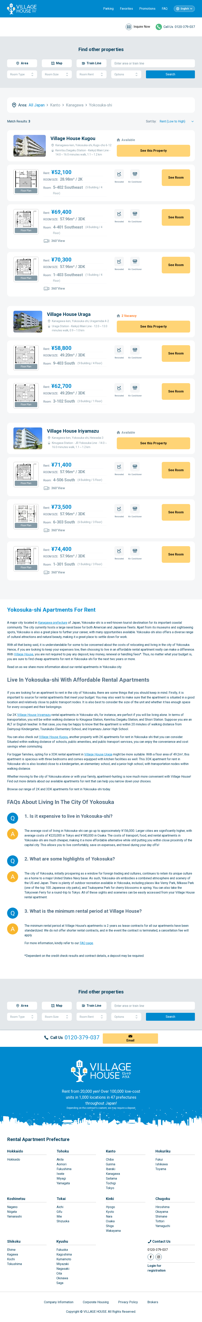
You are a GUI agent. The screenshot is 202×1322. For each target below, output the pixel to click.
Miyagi (61, 1178)
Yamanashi (14, 1216)
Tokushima (14, 1264)
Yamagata (63, 1183)
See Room (176, 177)
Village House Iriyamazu (73, 431)
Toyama (160, 1169)
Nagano (12, 1207)
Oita (59, 1273)
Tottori (159, 1221)
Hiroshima (162, 1207)
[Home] (101, 1070)
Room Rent (87, 74)
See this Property (153, 151)
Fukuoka (62, 1250)
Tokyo (110, 1188)
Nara (109, 1216)
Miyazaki (62, 1264)
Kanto (111, 1151)
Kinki (110, 1199)
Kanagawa (113, 1174)
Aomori (61, 1164)
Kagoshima (64, 1254)
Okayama (161, 1212)
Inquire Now (142, 26)
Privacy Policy (128, 1302)
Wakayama (113, 1231)
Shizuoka (63, 1221)
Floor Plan (26, 190)
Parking (108, 8)
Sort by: (151, 121)
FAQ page (86, 943)
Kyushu (62, 1241)
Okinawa (62, 1278)
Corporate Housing (96, 1302)
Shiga (110, 1226)
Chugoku (162, 1199)
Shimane (161, 1216)
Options (119, 74)
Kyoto (110, 1212)
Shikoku (14, 1241)
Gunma (110, 1164)
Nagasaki (62, 1269)
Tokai (61, 1199)
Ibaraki (110, 1169)
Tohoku (63, 1151)
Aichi (60, 1207)
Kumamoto (63, 1259)
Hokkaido (15, 1151)
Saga (59, 1283)
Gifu (59, 1212)
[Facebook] (151, 1257)
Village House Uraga (69, 314)
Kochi (11, 1259)
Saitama (111, 1178)
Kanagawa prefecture (52, 623)
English (185, 8)
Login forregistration (157, 1268)
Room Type (17, 74)
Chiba (110, 1159)
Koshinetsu (16, 1199)
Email (130, 1040)
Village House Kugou (72, 138)
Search (170, 74)
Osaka (110, 1221)
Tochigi (111, 1183)
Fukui (159, 1159)
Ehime (11, 1250)
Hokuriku (162, 1151)
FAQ (164, 8)
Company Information (58, 1302)
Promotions (147, 8)
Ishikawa (161, 1164)
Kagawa (12, 1254)
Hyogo (110, 1207)
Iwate (60, 1174)
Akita (60, 1159)
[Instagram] (158, 1257)
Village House (23, 654)
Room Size (52, 74)
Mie (59, 1216)
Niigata (12, 1212)
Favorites (126, 8)
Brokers (152, 1302)
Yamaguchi (162, 1226)
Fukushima (64, 1169)
